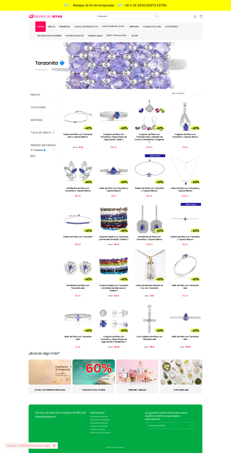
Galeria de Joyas (118, 447)
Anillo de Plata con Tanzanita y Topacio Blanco (113, 189)
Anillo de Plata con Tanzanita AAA (185, 286)
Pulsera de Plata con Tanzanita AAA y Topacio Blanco (77, 135)
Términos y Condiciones (100, 420)
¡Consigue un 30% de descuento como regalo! (29, 445)
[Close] (54, 445)
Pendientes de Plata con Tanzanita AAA (78, 286)
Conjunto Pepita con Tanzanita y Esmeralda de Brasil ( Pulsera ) (113, 238)
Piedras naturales (43, 145)
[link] (137, 376)
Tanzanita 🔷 (39, 150)
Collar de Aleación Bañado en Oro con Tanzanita (149, 286)
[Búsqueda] (157, 16)
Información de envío (98, 417)
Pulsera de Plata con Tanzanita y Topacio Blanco (149, 189)
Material (37, 120)
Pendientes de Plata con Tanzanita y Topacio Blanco (78, 189)
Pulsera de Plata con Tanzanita (77, 237)
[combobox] (128, 16)
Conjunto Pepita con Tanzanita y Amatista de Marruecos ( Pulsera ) (113, 288)
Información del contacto (100, 432)
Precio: (36, 94)
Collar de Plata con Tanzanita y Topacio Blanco (185, 189)
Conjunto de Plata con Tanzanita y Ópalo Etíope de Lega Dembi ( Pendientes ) (113, 339)
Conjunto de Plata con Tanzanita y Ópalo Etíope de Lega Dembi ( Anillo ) (113, 137)
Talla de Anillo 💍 (43, 132)
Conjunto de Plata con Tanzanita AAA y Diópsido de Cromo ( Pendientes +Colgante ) (149, 138)
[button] (114, 26)
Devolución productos (99, 423)
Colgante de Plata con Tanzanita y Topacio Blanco (185, 135)
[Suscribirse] (191, 426)
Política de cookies (97, 429)
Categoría (38, 107)
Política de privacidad (99, 426)
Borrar (32, 156)
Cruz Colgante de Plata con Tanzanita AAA (149, 338)
